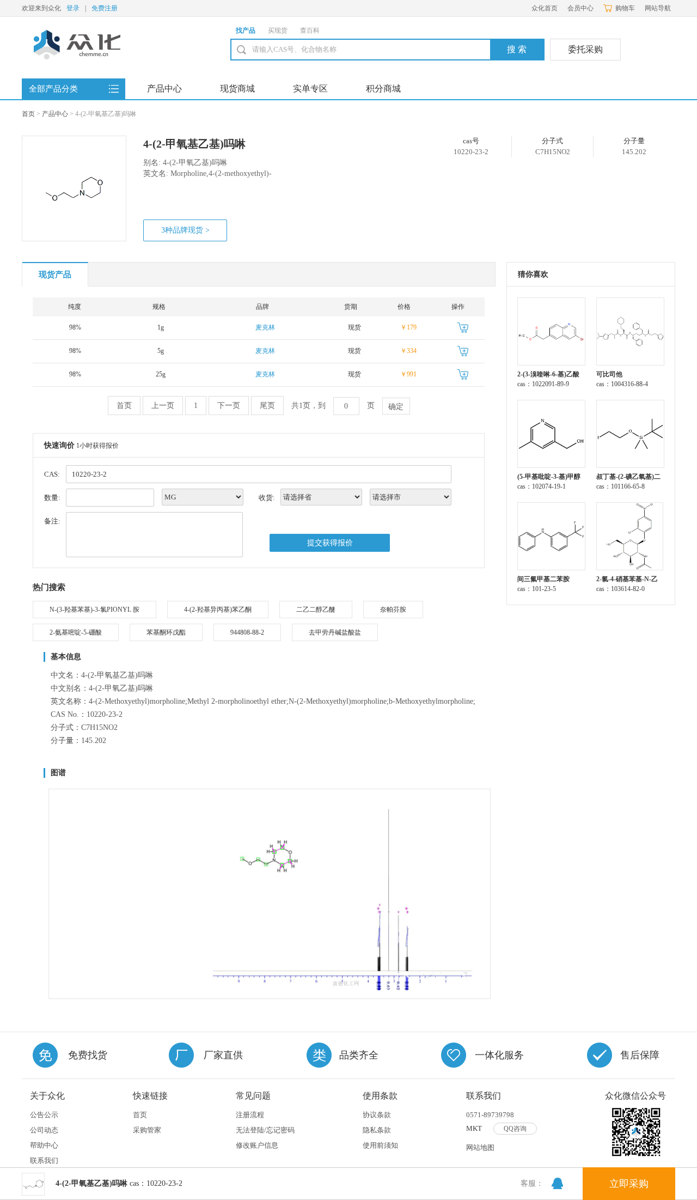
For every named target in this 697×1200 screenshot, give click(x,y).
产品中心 (164, 88)
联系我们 (44, 1160)
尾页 (267, 405)
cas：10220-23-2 (119, 1183)
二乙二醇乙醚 (315, 609)
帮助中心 (44, 1145)
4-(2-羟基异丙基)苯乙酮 (218, 609)
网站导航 (658, 8)
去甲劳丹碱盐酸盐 (335, 632)
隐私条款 (377, 1130)
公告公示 (44, 1115)
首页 (28, 114)
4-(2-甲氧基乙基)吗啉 (194, 144)
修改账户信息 (257, 1145)
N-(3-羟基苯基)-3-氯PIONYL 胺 (94, 609)
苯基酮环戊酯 (166, 632)
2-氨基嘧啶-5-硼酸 (76, 632)
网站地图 (480, 1147)
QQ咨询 (515, 1128)
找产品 (245, 30)
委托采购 (585, 49)
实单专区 (310, 88)
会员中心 (580, 8)
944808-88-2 (247, 632)
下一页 (228, 405)
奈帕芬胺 (393, 609)
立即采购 (629, 1183)
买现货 (278, 30)
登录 (73, 8)
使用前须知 (380, 1145)
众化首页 (544, 8)
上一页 (162, 405)
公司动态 (44, 1130)
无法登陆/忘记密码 (265, 1130)
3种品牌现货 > (185, 230)
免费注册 (104, 8)
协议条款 (377, 1115)
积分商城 (383, 88)
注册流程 (250, 1115)
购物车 (625, 8)
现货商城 (237, 88)
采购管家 (147, 1130)
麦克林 (265, 327)
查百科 (310, 30)
